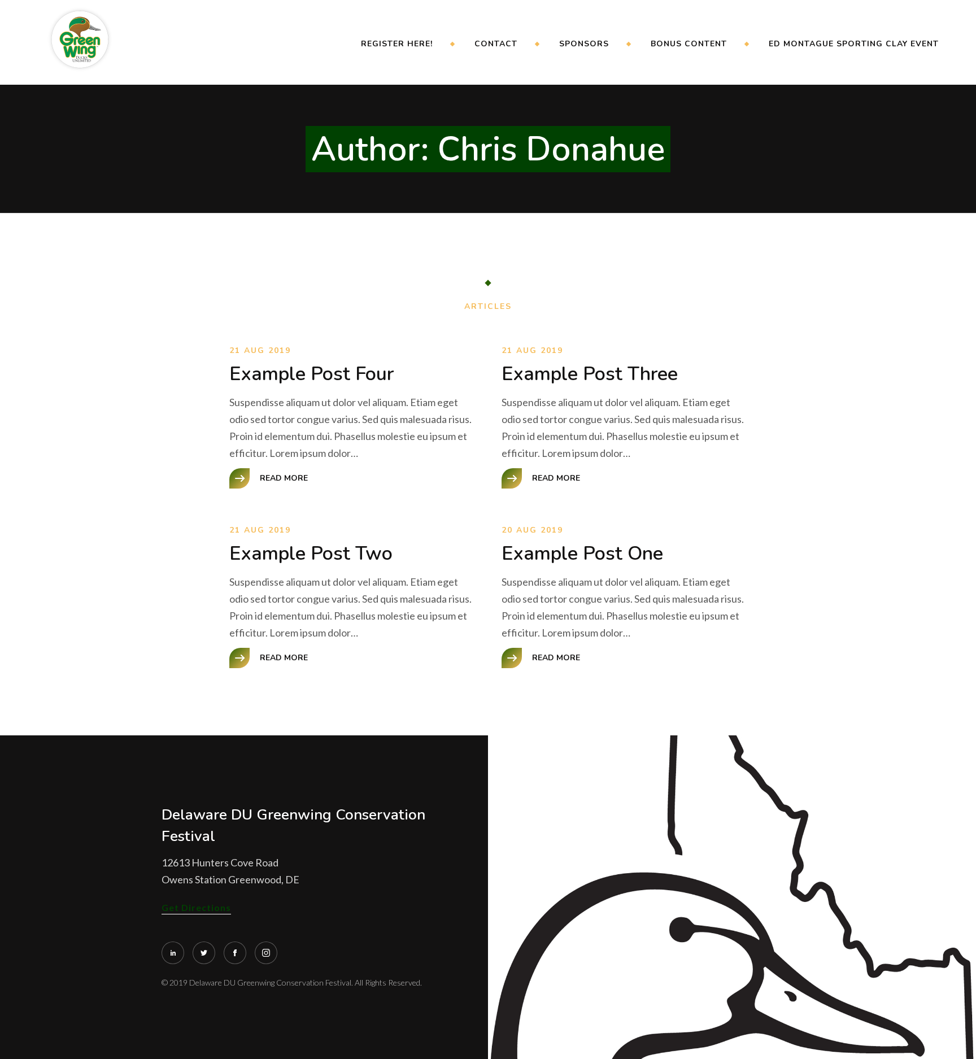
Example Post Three (590, 374)
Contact (495, 43)
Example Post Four (311, 374)
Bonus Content (689, 43)
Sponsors (584, 43)
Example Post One (582, 553)
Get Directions (196, 907)
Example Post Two (311, 553)
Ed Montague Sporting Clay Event (854, 43)
